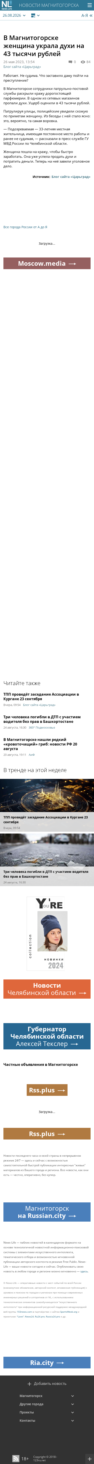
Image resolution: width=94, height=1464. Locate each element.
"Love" (20, 1316)
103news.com (24, 1311)
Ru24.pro (40, 1316)
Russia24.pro (53, 1316)
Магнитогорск (31, 1396)
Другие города (31, 1404)
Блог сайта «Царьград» (22, 66)
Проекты (27, 1412)
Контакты (27, 1420)
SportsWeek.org (68, 1311)
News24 (29, 1316)
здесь (84, 1271)
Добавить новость (50, 1383)
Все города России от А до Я (25, 227)
